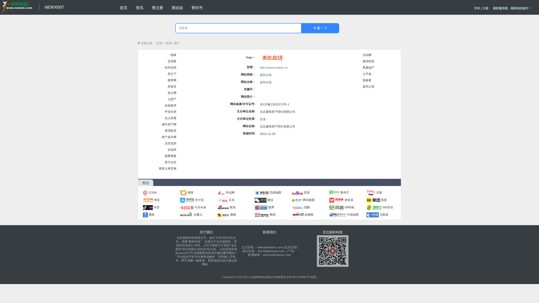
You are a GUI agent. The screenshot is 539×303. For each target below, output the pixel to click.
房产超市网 (169, 137)
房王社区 (170, 162)
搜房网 (172, 80)
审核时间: (249, 133)
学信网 (230, 192)
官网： (251, 67)
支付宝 (199, 200)
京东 (232, 200)
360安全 (387, 207)
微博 (271, 207)
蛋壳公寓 (368, 86)
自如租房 (170, 105)
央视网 (308, 214)
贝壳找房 (170, 143)
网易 (273, 214)
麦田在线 (266, 75)
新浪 (233, 207)
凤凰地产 (368, 67)
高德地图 (275, 192)
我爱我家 (170, 156)
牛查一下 (320, 28)
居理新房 (170, 130)
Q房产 (172, 99)
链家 (173, 55)
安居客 (172, 61)
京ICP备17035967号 (298, 277)
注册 (485, 8)
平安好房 (170, 111)
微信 (270, 200)
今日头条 (200, 207)
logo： (251, 57)
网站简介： (248, 96)
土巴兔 (367, 74)
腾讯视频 (309, 200)
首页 (159, 43)
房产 (177, 43)
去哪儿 (197, 214)
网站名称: (249, 126)
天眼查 (384, 214)
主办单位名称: (246, 111)
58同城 (349, 207)
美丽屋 (367, 80)
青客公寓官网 (167, 168)
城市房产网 (169, 124)
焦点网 (172, 92)
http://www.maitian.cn (274, 67)
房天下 (172, 74)
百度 (307, 192)
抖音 (157, 207)
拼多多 (349, 200)
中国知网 (353, 214)
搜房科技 (368, 61)
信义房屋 (170, 118)
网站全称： (248, 82)
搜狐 (233, 214)
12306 (152, 192)
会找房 (172, 149)
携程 (152, 214)
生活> (169, 43)
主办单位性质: (246, 118)
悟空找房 (170, 67)
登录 (477, 8)
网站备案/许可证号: (243, 104)
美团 (384, 200)
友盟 (313, 277)
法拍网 (367, 55)
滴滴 (190, 192)
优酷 (307, 207)
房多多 (172, 86)
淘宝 (157, 200)
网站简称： (248, 74)
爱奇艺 (344, 192)
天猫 (379, 192)
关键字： (250, 89)
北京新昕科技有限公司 (262, 277)
